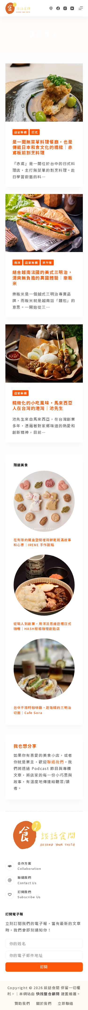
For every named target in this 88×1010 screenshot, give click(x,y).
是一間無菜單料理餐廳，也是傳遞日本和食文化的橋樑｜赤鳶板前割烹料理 (42, 147)
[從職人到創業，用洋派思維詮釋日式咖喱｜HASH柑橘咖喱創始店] (44, 585)
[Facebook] (58, 8)
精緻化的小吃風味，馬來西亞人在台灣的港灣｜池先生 (42, 405)
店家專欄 (20, 132)
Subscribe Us (29, 897)
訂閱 (44, 966)
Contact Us (27, 883)
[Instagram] (65, 8)
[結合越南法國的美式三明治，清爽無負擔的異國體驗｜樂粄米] (44, 223)
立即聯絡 (65, 1003)
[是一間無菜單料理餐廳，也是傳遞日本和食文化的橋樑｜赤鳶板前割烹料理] (44, 92)
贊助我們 (22, 1003)
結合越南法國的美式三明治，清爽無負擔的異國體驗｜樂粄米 (42, 277)
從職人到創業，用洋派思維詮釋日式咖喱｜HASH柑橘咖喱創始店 (42, 626)
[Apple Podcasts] (51, 8)
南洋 (17, 262)
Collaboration (29, 868)
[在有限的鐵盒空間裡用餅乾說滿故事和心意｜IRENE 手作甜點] (44, 501)
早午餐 (47, 262)
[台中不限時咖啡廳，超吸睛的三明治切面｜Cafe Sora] (44, 668)
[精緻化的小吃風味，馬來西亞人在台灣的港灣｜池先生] (44, 353)
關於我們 (44, 1003)
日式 (34, 132)
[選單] (81, 8)
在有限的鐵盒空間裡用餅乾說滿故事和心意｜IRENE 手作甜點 (42, 542)
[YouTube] (72, 8)
